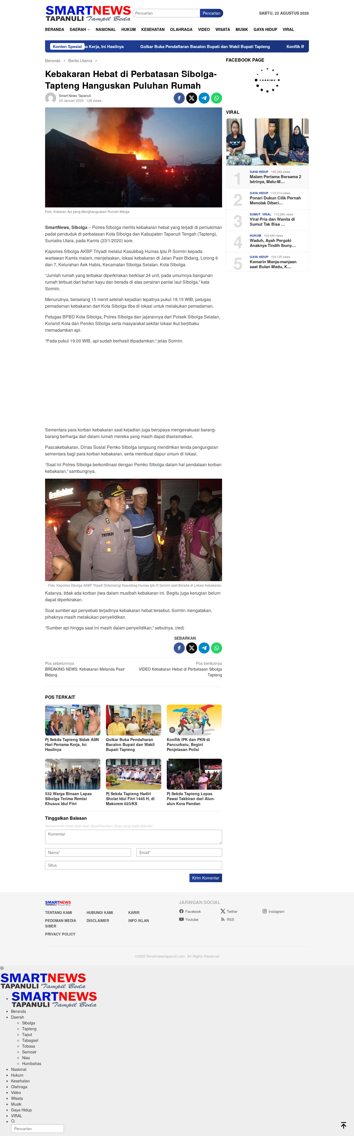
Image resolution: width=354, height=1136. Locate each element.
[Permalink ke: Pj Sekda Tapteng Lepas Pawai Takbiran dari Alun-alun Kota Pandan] (194, 774)
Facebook (193, 911)
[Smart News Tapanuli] (88, 12)
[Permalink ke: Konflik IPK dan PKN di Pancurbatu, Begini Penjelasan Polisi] (194, 720)
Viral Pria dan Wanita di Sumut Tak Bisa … (272, 221)
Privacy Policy (60, 934)
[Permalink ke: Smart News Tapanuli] (50, 97)
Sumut (255, 214)
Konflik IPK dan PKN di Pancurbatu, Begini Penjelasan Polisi (188, 744)
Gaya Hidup (259, 172)
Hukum (255, 235)
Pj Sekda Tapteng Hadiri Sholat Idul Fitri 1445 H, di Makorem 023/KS (130, 798)
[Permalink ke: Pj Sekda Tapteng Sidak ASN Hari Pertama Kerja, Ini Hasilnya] (72, 720)
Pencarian (211, 13)
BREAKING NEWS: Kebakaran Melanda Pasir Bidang (85, 669)
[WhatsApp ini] (216, 98)
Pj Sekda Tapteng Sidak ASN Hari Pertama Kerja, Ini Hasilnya (72, 744)
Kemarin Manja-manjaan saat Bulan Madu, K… (273, 264)
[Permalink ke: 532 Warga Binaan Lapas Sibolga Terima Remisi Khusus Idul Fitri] (72, 774)
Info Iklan (138, 920)
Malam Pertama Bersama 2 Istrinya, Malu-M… (275, 179)
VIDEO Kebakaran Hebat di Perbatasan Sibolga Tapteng (180, 669)
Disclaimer (98, 920)
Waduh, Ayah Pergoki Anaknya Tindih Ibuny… (273, 243)
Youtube (191, 919)
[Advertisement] (133, 387)
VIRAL (266, 214)
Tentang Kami (58, 912)
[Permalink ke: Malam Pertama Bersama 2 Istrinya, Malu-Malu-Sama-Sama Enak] (267, 141)
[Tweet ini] (191, 98)
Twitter (232, 911)
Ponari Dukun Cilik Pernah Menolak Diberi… (275, 200)
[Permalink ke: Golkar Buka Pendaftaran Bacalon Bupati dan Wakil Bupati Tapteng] (133, 720)
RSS (230, 919)
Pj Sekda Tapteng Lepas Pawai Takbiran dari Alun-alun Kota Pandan (191, 798)
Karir (133, 912)
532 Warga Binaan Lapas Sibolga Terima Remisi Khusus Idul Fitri (68, 798)
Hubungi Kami (100, 912)
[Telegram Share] (204, 98)
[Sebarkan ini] (179, 98)
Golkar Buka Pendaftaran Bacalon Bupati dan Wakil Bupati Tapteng (174, 46)
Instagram (277, 911)
